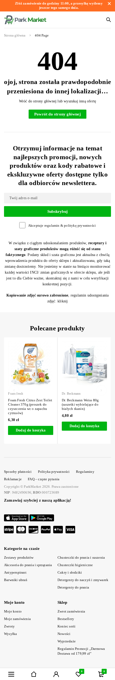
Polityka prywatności (54, 472)
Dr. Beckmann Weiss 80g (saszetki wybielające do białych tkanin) (79, 404)
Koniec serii (66, 626)
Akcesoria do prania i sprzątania (28, 565)
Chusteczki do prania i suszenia (81, 557)
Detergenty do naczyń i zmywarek (82, 580)
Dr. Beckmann (70, 393)
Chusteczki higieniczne (75, 565)
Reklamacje (13, 479)
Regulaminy (85, 472)
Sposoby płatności (18, 472)
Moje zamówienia (17, 619)
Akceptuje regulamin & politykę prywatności (62, 225)
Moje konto (13, 611)
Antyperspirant (15, 572)
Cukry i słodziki (69, 572)
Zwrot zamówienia (71, 611)
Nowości (63, 634)
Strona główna (15, 35)
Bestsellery (65, 619)
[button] (29, 430)
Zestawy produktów (18, 557)
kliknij (62, 301)
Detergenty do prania (73, 587)
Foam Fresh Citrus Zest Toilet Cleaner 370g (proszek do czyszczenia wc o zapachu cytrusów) (29, 406)
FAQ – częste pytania (43, 479)
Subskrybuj (57, 211)
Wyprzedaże (66, 641)
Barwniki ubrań (15, 580)
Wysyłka (10, 634)
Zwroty (9, 626)
